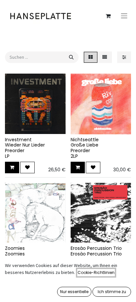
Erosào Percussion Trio (96, 248)
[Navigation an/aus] (124, 16)
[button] (12, 167)
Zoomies (15, 248)
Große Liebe (84, 145)
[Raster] (91, 57)
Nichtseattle (85, 139)
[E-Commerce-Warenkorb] (108, 15)
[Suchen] (71, 57)
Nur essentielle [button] (74, 291)
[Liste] (104, 57)
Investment (18, 139)
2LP (74, 156)
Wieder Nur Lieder (25, 145)
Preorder (14, 150)
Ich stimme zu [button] (112, 291)
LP (7, 156)
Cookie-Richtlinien (96, 272)
